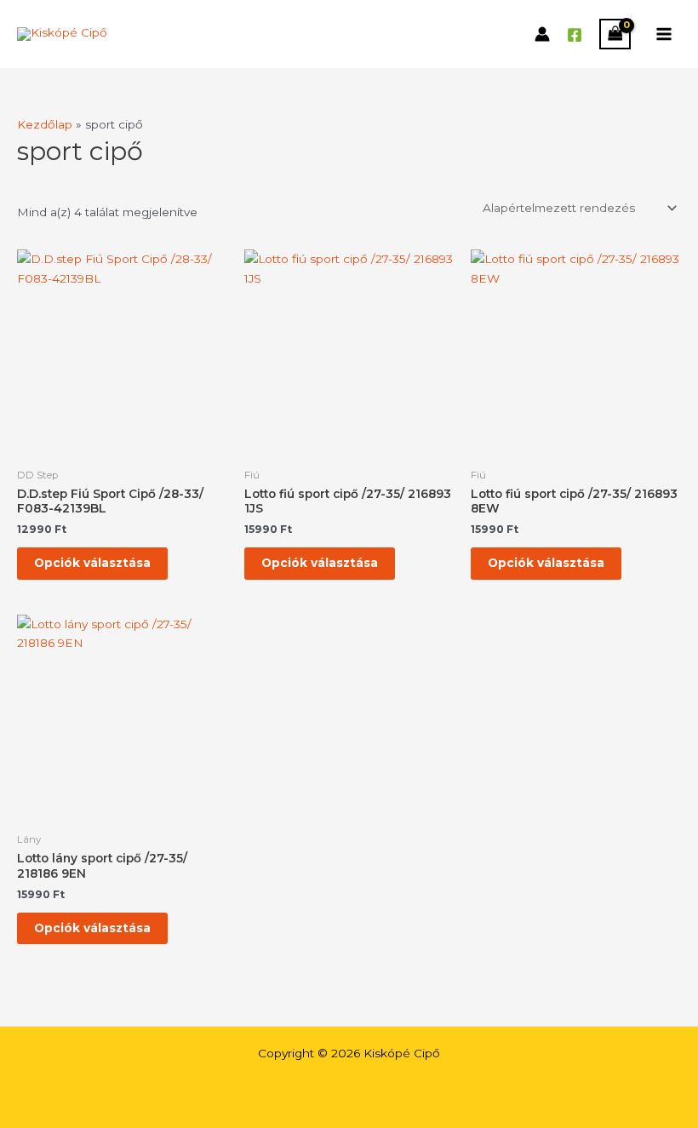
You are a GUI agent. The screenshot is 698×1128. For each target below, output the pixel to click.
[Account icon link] (542, 34)
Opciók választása (92, 563)
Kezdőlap (44, 124)
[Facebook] (574, 35)
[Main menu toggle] (664, 33)
